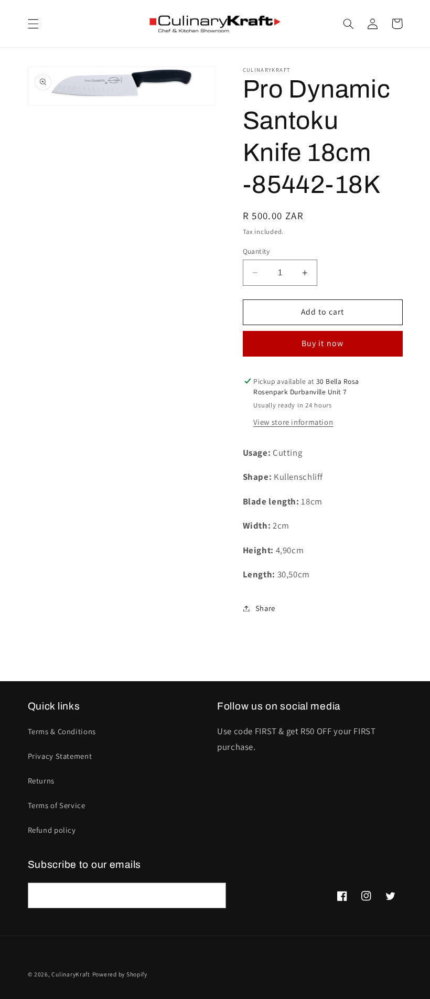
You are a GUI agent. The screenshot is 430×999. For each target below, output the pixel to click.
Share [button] (265, 608)
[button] (33, 24)
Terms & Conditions (62, 731)
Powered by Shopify (119, 974)
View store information (293, 422)
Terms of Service (56, 805)
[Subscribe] (213, 895)
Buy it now (322, 343)
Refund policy (52, 830)
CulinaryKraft (70, 974)
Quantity (256, 251)
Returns (41, 781)
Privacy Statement (60, 756)
